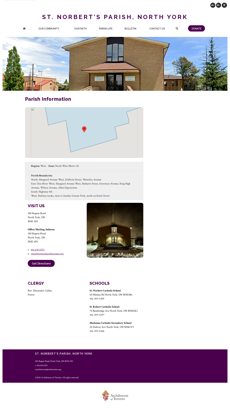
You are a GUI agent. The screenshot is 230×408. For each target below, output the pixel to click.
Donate (196, 28)
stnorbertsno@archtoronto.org (47, 254)
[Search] (177, 29)
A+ (212, 5)
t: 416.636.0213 (41, 365)
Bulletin (130, 28)
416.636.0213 (37, 250)
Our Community (48, 28)
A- (218, 5)
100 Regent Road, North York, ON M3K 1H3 (54, 361)
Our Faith (80, 28)
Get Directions (41, 263)
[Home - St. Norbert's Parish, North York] (24, 29)
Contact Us (157, 28)
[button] (84, 129)
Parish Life (105, 28)
